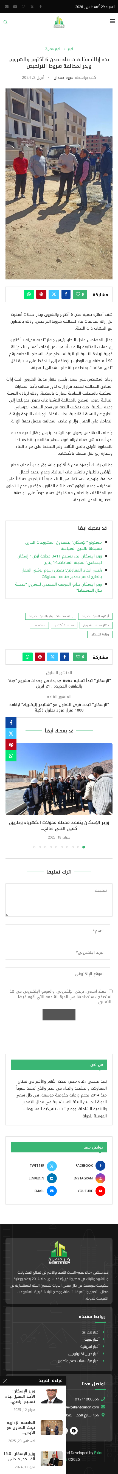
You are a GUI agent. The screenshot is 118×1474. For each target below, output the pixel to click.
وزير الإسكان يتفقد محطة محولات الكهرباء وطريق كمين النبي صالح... (59, 825)
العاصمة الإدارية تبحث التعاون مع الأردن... (21, 1428)
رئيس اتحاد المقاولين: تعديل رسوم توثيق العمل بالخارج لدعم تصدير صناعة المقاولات (62, 573)
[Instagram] (23, 6)
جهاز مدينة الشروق (96, 625)
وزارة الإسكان (100, 634)
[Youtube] (15, 6)
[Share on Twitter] (54, 294)
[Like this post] (78, 294)
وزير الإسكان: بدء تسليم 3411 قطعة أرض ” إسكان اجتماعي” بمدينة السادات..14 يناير (60, 559)
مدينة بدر (39, 625)
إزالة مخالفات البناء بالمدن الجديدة (50, 616)
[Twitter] (32, 6)
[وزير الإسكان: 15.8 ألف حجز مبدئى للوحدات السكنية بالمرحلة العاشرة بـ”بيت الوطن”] (52, 1458)
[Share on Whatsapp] (29, 294)
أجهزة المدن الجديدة (95, 616)
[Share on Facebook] (66, 294)
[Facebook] (40, 6)
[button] (10, 795)
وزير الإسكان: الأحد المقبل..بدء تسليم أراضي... (20, 1397)
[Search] (5, 24)
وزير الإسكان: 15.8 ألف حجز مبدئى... (19, 1456)
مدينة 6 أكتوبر (64, 625)
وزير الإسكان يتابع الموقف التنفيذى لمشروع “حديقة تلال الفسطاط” (58, 587)
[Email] (6, 6)
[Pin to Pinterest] (41, 294)
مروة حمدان (64, 77)
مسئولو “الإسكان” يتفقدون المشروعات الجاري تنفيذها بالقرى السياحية (63, 545)
